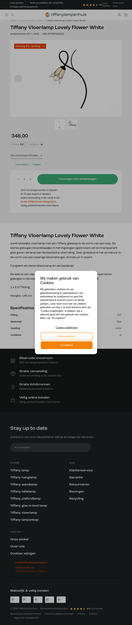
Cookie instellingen (67, 327)
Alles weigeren (66, 336)
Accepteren (66, 345)
